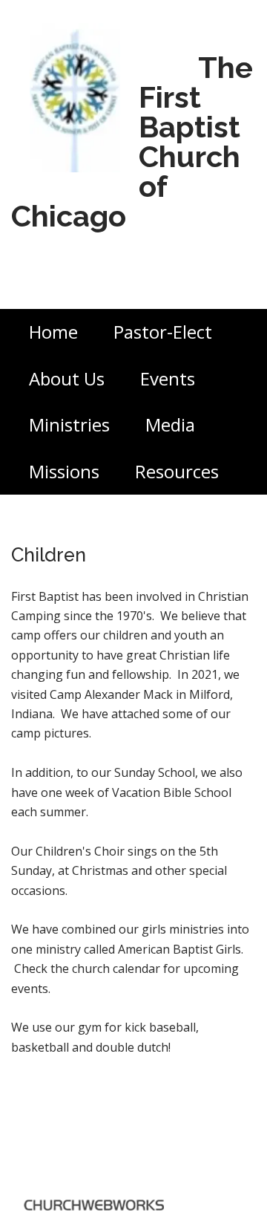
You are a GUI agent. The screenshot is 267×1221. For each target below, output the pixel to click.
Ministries (69, 424)
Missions (64, 471)
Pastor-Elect (162, 331)
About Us (67, 378)
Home (53, 331)
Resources (177, 471)
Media (170, 424)
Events (167, 378)
